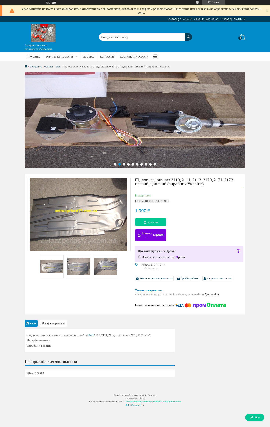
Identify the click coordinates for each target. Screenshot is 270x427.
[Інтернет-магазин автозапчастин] (43, 32)
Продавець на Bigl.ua (135, 398)
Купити (152, 222)
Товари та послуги (59, 56)
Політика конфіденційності (167, 401)
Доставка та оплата (134, 56)
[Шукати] (188, 35)
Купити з (147, 235)
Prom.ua (152, 395)
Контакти (107, 56)
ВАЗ (90, 335)
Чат (257, 417)
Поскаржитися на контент (138, 401)
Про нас (88, 56)
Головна (34, 56)
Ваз (58, 66)
